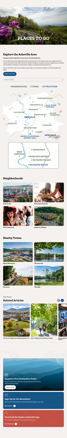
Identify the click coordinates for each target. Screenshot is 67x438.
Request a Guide (10, 387)
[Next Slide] (62, 300)
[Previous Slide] (58, 300)
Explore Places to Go (10, 74)
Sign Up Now (8, 406)
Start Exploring (9, 424)
